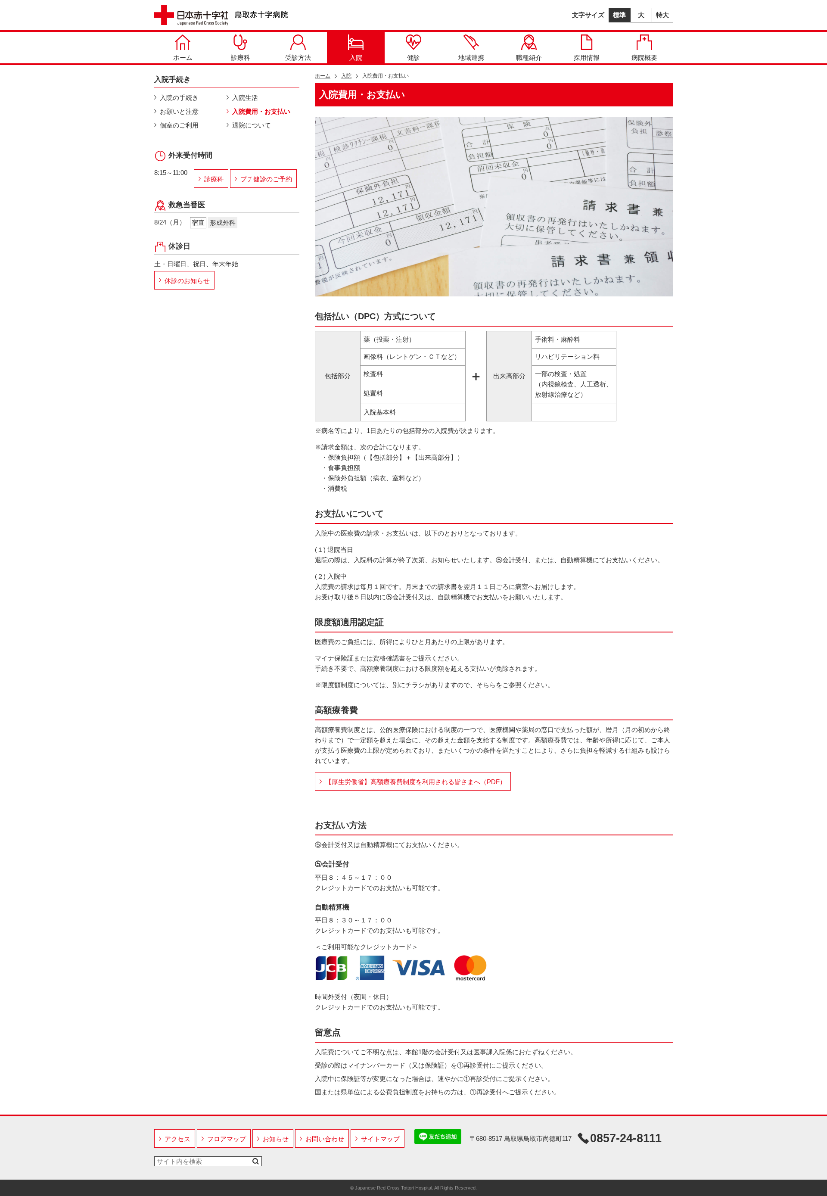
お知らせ (276, 1139)
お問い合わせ (324, 1139)
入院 (355, 57)
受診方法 (298, 57)
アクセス (177, 1139)
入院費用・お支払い (261, 111)
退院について (251, 125)
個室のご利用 (179, 125)
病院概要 (644, 57)
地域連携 (471, 57)
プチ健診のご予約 (266, 179)
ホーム (183, 57)
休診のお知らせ (187, 280)
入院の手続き (179, 97)
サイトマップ (380, 1139)
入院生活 (245, 97)
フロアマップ (226, 1139)
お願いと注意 (179, 111)
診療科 (240, 57)
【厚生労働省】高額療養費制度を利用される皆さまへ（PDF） (415, 781)
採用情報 (587, 57)
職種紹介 (529, 57)
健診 (413, 57)
